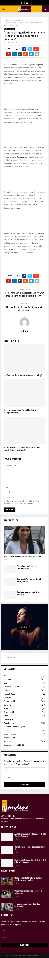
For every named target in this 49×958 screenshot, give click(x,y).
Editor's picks (8, 826)
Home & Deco (9, 694)
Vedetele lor (9, 741)
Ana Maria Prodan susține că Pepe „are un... (29, 580)
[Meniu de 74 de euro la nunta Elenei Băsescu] (24, 540)
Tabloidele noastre (11, 727)
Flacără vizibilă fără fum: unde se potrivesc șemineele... (28, 879)
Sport (6, 716)
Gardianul (20, 157)
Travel (6, 730)
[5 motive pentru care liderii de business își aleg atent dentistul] (7, 907)
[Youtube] (27, 3)
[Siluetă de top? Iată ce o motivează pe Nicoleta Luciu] (10, 569)
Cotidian (7, 679)
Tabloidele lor (9, 723)
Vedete (7, 738)
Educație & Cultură (11, 687)
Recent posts (11, 520)
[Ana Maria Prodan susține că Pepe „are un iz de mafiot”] (10, 582)
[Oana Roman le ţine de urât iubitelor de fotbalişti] (7, 850)
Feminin (7, 690)
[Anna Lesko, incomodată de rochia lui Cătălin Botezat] (7, 837)
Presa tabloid (9, 701)
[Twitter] (24, 3)
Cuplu (6, 683)
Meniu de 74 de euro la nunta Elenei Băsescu (22, 556)
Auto (6, 676)
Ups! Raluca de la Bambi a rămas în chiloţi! (23, 375)
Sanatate (7, 705)
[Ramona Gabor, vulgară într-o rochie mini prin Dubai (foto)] (7, 863)
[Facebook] (21, 3)
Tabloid (7, 719)
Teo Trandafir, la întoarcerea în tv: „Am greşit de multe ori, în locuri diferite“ (24, 294)
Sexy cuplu (8, 709)
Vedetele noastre (9, 29)
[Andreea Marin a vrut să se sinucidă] (10, 595)
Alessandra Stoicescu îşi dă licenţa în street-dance (24, 308)
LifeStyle (7, 698)
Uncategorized (10, 734)
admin (8, 43)
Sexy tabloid (9, 712)
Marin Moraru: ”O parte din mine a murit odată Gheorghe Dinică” (22, 449)
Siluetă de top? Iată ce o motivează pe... (27, 567)
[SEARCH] (42, 657)
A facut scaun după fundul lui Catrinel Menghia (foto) (21, 412)
